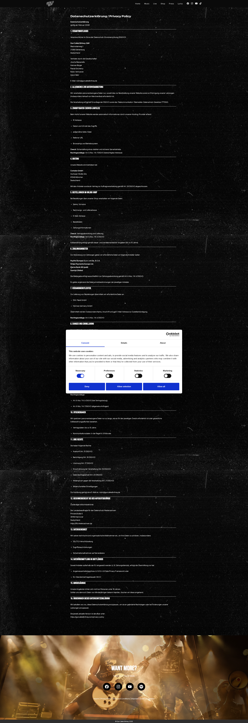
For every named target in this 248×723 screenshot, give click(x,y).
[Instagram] (118, 687)
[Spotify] (141, 687)
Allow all (161, 386)
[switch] (109, 376)
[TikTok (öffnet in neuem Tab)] (201, 3)
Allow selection (124, 386)
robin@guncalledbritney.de (86, 81)
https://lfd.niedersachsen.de (81, 523)
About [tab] (163, 343)
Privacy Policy (105, 699)
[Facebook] (107, 687)
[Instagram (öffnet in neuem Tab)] (192, 3)
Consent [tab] (85, 343)
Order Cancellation (147, 699)
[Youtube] (130, 687)
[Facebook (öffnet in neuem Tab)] (188, 3)
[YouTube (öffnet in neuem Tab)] (196, 3)
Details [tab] (124, 343)
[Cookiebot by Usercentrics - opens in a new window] (168, 334)
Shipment (135, 699)
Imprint (96, 699)
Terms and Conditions (121, 699)
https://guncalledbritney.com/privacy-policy (87, 617)
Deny (87, 386)
